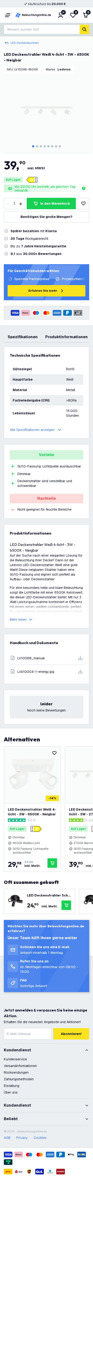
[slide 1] (33, 146)
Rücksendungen (16, 1072)
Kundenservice (15, 1059)
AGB (7, 1138)
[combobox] (42, 29)
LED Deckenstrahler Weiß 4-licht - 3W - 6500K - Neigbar (32, 811)
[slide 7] (56, 146)
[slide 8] (60, 146)
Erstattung (11, 1086)
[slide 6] (52, 146)
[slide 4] (45, 146)
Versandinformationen (20, 1066)
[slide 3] (41, 146)
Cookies (40, 1138)
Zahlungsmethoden (19, 1079)
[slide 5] (48, 146)
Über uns (11, 1092)
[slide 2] (37, 146)
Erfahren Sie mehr (42, 291)
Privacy (22, 1138)
